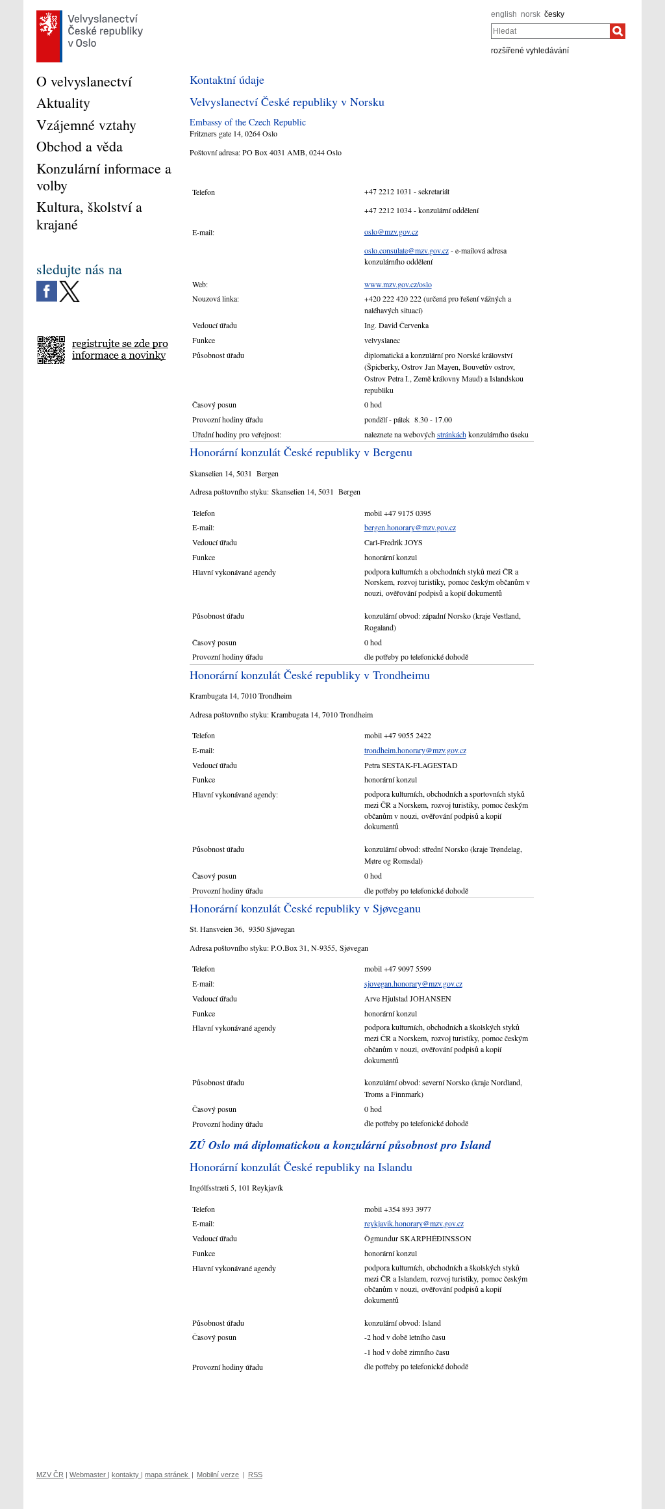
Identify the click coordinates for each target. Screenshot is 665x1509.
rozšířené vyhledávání (530, 51)
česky (554, 14)
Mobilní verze (218, 1474)
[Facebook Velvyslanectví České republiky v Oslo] (46, 284)
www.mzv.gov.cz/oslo (398, 284)
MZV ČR (50, 1474)
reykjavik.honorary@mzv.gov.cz (414, 1223)
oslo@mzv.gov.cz (391, 231)
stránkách (451, 434)
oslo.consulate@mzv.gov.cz (406, 250)
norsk (530, 14)
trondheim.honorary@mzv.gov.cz (415, 750)
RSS (255, 1474)
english (504, 14)
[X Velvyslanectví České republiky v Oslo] (69, 284)
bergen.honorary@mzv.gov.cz (410, 527)
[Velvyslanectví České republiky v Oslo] (89, 13)
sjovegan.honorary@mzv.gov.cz (413, 983)
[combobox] (550, 31)
